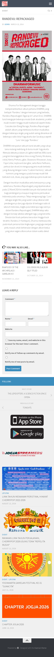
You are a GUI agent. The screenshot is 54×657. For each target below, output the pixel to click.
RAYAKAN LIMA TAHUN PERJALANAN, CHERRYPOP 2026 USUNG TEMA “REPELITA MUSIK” (23, 541)
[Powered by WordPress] (18, 648)
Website (8, 329)
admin (7, 24)
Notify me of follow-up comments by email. (24, 353)
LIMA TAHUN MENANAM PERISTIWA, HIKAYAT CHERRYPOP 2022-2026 (25, 498)
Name (8, 318)
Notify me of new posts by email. (20, 361)
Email (31, 318)
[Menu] (50, 3)
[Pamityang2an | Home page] (5, 3)
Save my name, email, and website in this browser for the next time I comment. (25, 342)
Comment (10, 299)
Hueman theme (40, 648)
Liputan (5, 493)
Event (5, 10)
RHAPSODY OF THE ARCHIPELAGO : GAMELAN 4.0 (10, 270)
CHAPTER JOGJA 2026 (13, 624)
